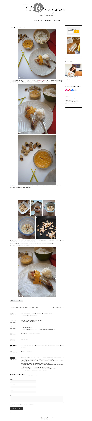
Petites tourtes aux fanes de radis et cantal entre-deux (25, 307)
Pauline (11, 313)
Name (11, 379)
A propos (56, 20)
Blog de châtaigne (49, 417)
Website (12, 390)
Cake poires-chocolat (57, 307)
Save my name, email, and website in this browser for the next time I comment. (22, 404)
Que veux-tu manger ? (72, 29)
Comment (12, 395)
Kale (42, 418)
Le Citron (12, 339)
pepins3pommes (13, 345)
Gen (11, 351)
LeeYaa (11, 333)
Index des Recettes (37, 20)
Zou (76, 31)
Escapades (48, 20)
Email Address (13, 384)
